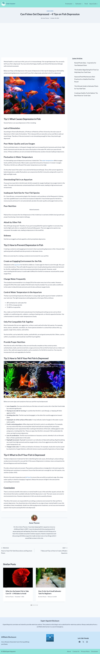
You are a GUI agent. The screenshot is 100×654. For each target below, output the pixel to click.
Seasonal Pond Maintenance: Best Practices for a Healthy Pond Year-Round (84, 79)
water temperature (48, 160)
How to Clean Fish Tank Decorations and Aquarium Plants (16, 550)
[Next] (62, 586)
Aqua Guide (50, 11)
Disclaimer (94, 651)
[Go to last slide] (6, 586)
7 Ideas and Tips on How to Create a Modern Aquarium (54, 550)
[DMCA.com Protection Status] (50, 638)
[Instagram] (87, 641)
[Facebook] (79, 641)
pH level (28, 477)
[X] (83, 641)
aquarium (17, 265)
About (69, 651)
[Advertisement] (50, 40)
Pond (86, 4)
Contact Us (76, 651)
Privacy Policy (85, 651)
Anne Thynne (45, 18)
